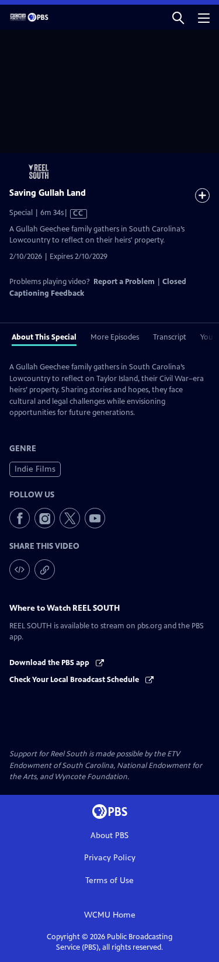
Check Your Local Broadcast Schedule (75, 679)
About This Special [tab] (44, 337)
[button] (178, 17)
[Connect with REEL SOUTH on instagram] (44, 518)
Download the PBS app (50, 662)
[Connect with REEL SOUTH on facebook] (19, 518)
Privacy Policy (109, 858)
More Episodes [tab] (115, 337)
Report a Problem (124, 281)
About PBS (109, 835)
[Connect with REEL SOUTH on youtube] (95, 518)
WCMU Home (109, 915)
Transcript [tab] (169, 337)
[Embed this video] (19, 569)
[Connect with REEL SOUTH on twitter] (70, 518)
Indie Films (35, 469)
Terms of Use (109, 880)
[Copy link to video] (44, 569)
